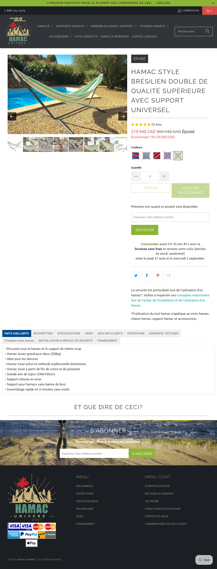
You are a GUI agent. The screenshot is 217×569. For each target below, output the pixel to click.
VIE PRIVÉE (152, 501)
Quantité (136, 167)
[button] (45, 26)
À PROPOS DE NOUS (157, 486)
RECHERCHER (84, 508)
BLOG (79, 516)
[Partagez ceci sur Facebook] (146, 275)
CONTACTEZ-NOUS (156, 516)
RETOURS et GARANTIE (159, 493)
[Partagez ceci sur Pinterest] (157, 275)
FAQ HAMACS (84, 486)
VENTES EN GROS (87, 501)
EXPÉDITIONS (84, 493)
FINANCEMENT (85, 523)
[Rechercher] (207, 31)
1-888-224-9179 (14, 10)
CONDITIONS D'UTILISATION (162, 508)
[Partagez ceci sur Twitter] (135, 275)
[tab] (16, 333)
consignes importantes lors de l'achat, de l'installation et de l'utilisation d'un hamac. (170, 300)
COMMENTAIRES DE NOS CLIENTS (166, 523)
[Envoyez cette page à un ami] (168, 275)
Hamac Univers (26, 559)
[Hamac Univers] (18, 31)
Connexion (190, 10)
